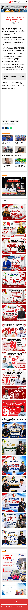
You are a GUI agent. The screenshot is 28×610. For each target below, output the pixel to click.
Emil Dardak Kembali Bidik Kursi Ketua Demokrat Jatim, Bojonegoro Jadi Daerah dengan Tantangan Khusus (19, 143)
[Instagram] (17, 602)
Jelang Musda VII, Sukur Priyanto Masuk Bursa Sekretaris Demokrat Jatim (7, 143)
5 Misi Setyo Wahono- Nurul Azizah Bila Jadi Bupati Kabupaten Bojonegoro (20, 166)
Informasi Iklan (9, 607)
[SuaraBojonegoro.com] (14, 1)
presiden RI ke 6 (6, 123)
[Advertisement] (14, 105)
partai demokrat (14, 121)
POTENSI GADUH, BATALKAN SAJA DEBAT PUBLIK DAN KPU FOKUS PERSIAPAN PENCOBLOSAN (7, 166)
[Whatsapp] (11, 128)
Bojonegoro (6, 121)
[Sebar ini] (3, 128)
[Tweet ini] (6, 128)
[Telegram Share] (8, 128)
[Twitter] (14, 602)
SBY (13, 123)
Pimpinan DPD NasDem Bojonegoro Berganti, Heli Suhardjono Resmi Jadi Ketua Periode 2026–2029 (7, 154)
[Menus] (2, 1)
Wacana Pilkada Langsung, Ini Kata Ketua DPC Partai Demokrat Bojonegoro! (20, 154)
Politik (14, 23)
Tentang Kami (19, 606)
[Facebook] (11, 602)
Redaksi (3, 607)
